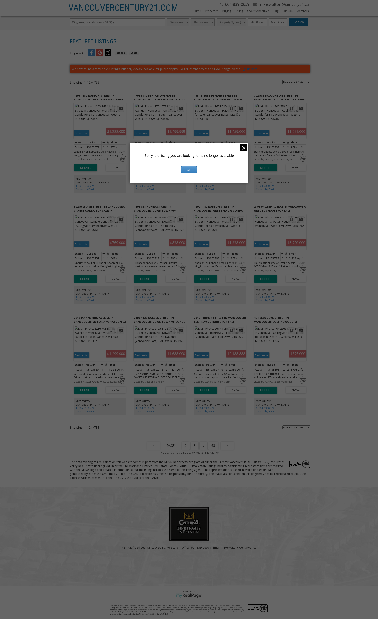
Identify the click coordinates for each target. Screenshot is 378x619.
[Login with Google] (99, 55)
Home (197, 11)
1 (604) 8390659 (85, 186)
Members (302, 11)
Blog (276, 11)
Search (299, 22)
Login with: (78, 53)
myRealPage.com (189, 595)
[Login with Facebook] (91, 55)
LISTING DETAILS (85, 167)
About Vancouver (258, 11)
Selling (239, 11)
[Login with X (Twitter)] (108, 55)
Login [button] (134, 52)
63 (213, 445)
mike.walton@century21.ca (239, 547)
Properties (211, 11)
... (203, 445)
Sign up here (249, 69)
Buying (226, 11)
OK (189, 169)
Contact (288, 11)
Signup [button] (121, 52)
